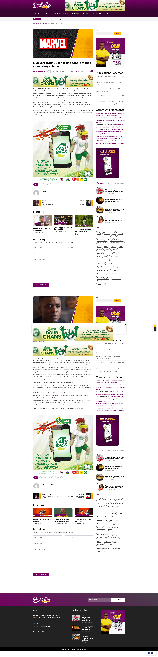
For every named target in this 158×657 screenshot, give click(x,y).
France (105, 256)
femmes (114, 249)
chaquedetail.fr (49, 398)
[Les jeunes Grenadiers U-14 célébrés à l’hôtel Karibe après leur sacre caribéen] (76, 637)
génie (50, 477)
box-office (107, 236)
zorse (97, 113)
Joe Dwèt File (115, 260)
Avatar (99, 236)
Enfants (121, 246)
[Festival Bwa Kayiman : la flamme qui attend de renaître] (76, 628)
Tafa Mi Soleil (101, 284)
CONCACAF (100, 239)
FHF (106, 253)
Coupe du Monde (102, 242)
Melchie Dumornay (102, 270)
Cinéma (44, 23)
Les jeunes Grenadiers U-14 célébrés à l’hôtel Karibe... (114, 209)
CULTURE (47, 13)
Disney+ (113, 246)
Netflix (99, 274)
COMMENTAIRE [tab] (118, 183)
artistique (43, 477)
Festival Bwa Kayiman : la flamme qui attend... (113, 200)
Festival (99, 253)
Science (79, 223)
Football (108, 188)
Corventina (117, 239)
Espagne (99, 249)
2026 (98, 232)
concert (109, 239)
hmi (116, 256)
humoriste (58, 477)
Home (37, 23)
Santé (57, 13)
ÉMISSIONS (75, 13)
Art (36, 515)
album (105, 232)
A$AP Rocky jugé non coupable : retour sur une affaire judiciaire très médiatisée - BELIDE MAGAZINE (109, 139)
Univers (55, 184)
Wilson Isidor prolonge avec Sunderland (86, 618)
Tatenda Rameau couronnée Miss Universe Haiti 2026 (114, 219)
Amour (111, 232)
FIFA (111, 253)
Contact (86, 13)
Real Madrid (100, 277)
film (42, 184)
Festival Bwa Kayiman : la (86, 628)
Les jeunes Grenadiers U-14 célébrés (87, 638)
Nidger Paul (107, 274)
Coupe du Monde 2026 (116, 242)
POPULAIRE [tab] (108, 183)
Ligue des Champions (103, 267)
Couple (99, 246)
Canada (120, 236)
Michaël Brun (115, 270)
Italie (107, 260)
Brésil (114, 236)
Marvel (48, 184)
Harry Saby (55, 71)
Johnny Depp (101, 263)
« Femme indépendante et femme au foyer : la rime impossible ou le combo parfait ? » (110, 132)
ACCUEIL (38, 13)
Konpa (110, 263)
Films (98, 256)
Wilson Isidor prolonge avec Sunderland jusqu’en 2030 (56, 19)
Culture (42, 71)
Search (98, 30)
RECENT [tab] (100, 183)
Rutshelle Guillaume (103, 281)
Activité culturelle (110, 197)
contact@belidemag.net (43, 626)
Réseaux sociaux (116, 281)
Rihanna (109, 277)
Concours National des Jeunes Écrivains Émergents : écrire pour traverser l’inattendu (110, 120)
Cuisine (106, 246)
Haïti (111, 256)
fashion (107, 249)
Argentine (119, 232)
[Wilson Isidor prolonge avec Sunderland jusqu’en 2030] (76, 618)
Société (65, 13)
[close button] (125, 324)
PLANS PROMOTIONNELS (101, 13)
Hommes (100, 260)
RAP (115, 274)
